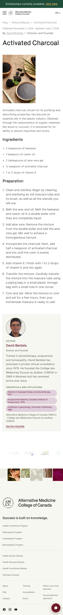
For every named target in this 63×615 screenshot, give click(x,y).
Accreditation (29, 592)
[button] (4, 12)
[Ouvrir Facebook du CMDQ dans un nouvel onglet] (4, 609)
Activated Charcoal (45, 22)
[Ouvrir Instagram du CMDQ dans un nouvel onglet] (10, 609)
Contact (6, 598)
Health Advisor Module (13, 556)
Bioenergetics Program (13, 545)
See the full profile (15, 426)
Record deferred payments (50, 596)
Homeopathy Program (12, 538)
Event (25, 598)
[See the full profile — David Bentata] (15, 327)
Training (26, 586)
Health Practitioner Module (15, 568)
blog (5, 22)
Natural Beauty (21, 22)
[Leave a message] (55, 607)
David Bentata (14, 33)
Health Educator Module (13, 562)
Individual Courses (11, 575)
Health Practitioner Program (15, 526)
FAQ (4, 592)
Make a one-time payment (51, 587)
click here (52, 3)
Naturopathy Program (12, 532)
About (5, 586)
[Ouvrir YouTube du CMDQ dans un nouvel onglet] (15, 609)
